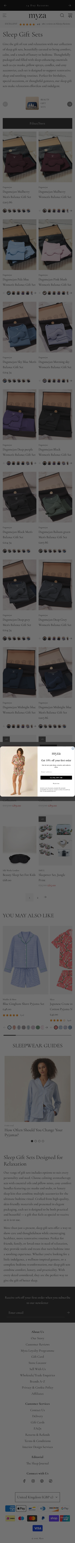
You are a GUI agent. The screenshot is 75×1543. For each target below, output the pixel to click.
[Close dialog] (73, 748)
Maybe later (56, 783)
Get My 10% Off (56, 777)
